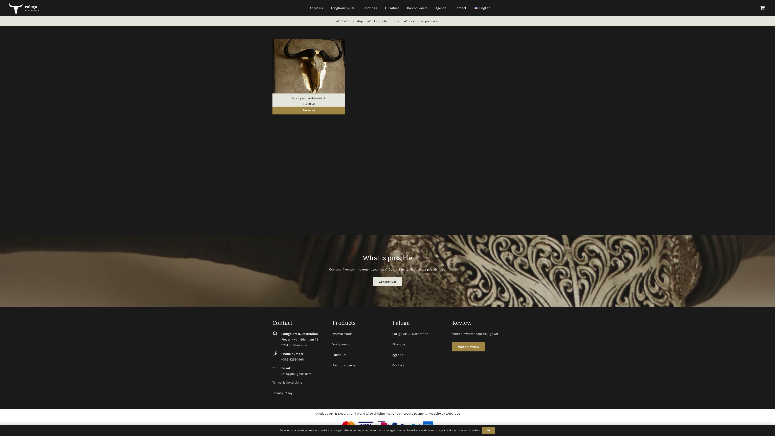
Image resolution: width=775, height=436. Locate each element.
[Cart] (762, 8)
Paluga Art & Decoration (410, 334)
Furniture (339, 355)
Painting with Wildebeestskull (308, 98)
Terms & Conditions (287, 382)
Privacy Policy (282, 393)
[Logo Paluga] (25, 8)
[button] (492, 8)
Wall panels (340, 344)
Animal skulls (342, 334)
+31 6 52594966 (292, 359)
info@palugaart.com (296, 374)
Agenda (397, 355)
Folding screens (343, 365)
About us (398, 344)
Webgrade (453, 413)
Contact (398, 365)
